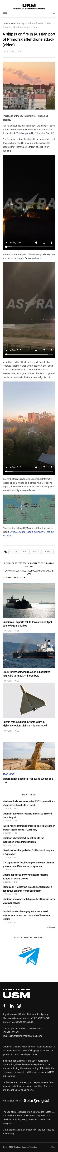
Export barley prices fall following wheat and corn (29, 572)
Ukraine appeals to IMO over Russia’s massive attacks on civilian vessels (25, 876)
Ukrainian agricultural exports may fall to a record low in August (27, 815)
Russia (36, 552)
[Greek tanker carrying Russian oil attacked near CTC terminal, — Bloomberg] (29, 650)
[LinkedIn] (12, 1006)
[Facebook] (4, 1006)
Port (25, 552)
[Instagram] (19, 1006)
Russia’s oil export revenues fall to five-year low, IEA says (29, 565)
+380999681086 (11, 1032)
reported (27, 133)
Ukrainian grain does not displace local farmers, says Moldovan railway (29, 901)
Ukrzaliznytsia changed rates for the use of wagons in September (28, 852)
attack (14, 552)
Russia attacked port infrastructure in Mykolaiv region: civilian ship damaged (25, 723)
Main (53, 1147)
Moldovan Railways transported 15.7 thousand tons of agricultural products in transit (29, 803)
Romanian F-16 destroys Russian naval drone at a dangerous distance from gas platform (27, 889)
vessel (48, 552)
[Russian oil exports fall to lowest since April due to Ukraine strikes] (29, 600)
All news (51, 927)
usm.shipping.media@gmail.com (25, 1036)
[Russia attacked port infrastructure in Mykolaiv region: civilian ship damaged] (29, 700)
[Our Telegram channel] (29, 955)
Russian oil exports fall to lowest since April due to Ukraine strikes (27, 624)
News (13, 23)
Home (6, 23)
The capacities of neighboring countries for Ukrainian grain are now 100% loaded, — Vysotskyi (29, 864)
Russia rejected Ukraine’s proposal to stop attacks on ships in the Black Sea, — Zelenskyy (29, 828)
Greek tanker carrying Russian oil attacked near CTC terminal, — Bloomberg (26, 673)
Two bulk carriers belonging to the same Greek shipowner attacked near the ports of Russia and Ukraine (27, 915)
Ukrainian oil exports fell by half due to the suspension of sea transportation (23, 840)
